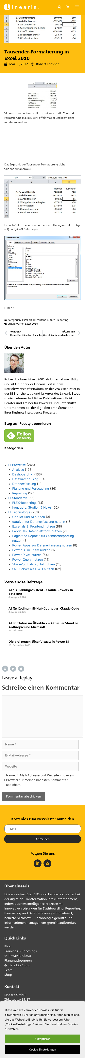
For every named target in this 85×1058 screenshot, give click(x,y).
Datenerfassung (24, 484)
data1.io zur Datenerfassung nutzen (38, 522)
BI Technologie (19, 512)
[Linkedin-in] (38, 863)
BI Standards (17, 498)
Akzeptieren (42, 1038)
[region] (42, 1029)
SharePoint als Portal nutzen (33, 564)
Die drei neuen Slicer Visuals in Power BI (38, 641)
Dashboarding (22, 474)
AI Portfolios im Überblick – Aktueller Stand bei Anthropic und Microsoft (43, 625)
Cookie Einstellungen (42, 1049)
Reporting (62, 319)
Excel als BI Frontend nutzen (38, 319)
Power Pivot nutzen (27, 555)
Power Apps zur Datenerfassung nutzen (42, 545)
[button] (59, 7)
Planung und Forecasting (30, 488)
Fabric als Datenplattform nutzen (37, 531)
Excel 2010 (31, 323)
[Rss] (47, 863)
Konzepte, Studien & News (32, 507)
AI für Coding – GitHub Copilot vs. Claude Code (43, 608)
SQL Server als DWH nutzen (33, 569)
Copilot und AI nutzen (28, 517)
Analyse (18, 470)
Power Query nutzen (27, 559)
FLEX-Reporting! (24, 503)
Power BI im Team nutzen (31, 550)
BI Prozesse (17, 465)
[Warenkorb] (67, 6)
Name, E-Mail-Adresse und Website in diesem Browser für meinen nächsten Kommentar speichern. (40, 780)
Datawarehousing (25, 479)
